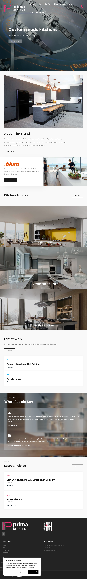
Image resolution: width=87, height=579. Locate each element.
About (32, 4)
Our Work (48, 4)
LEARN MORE (15, 56)
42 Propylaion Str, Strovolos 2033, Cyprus (54, 545)
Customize (11, 572)
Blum (40, 4)
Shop (31, 12)
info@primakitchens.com (50, 550)
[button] (43, 69)
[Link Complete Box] (43, 363)
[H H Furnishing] (14, 8)
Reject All (22, 572)
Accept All (33, 572)
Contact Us (40, 12)
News (70, 4)
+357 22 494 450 (48, 547)
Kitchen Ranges (59, 4)
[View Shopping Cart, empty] (82, 8)
